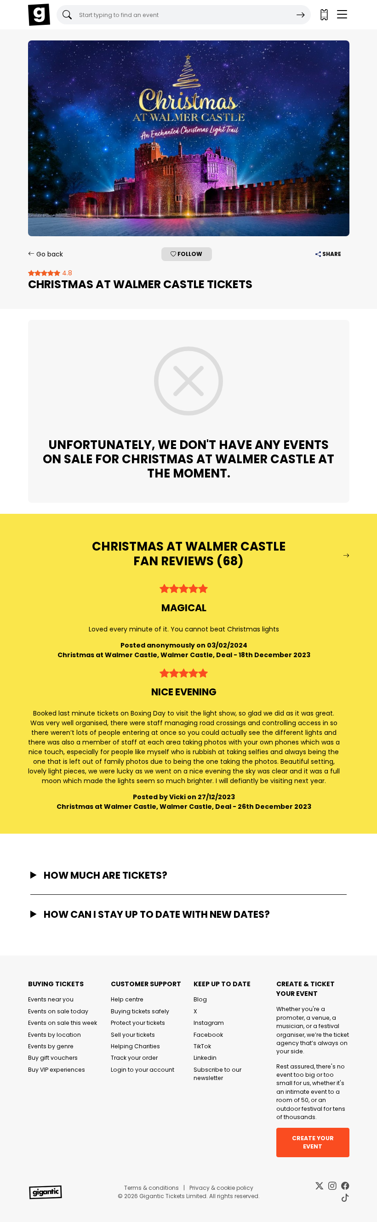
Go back (48, 254)
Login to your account (142, 1070)
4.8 (66, 273)
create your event (313, 1142)
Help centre (127, 999)
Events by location (54, 1035)
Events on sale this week (62, 1023)
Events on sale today (58, 1011)
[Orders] (323, 14)
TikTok (202, 1046)
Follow (189, 254)
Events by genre (51, 1046)
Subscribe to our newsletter (217, 1074)
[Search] (300, 14)
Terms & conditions (151, 1188)
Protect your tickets (138, 1023)
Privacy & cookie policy (221, 1188)
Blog (200, 999)
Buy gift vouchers (53, 1058)
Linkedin (205, 1058)
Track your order (134, 1058)
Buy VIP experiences (56, 1070)
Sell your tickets (133, 1035)
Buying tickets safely (140, 1011)
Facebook (208, 1035)
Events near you (51, 999)
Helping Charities (135, 1046)
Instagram (209, 1023)
